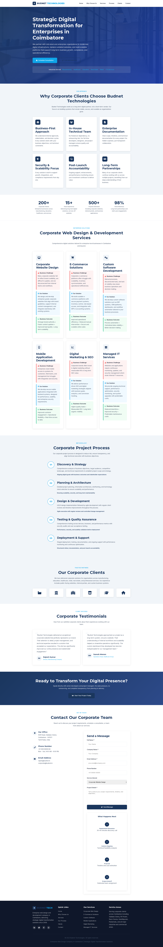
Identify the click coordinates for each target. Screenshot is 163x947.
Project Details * (92, 787)
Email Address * (92, 759)
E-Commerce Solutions (91, 914)
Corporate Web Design (91, 911)
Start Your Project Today (83, 695)
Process (111, 3)
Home (81, 3)
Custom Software (89, 917)
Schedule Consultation (46, 60)
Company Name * (92, 749)
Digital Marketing (89, 924)
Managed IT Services (90, 927)
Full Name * (90, 740)
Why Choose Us (91, 3)
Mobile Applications (90, 921)
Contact (127, 3)
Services (103, 3)
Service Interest (92, 778)
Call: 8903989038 (70, 60)
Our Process (62, 921)
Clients (120, 3)
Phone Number (92, 768)
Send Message (108, 807)
